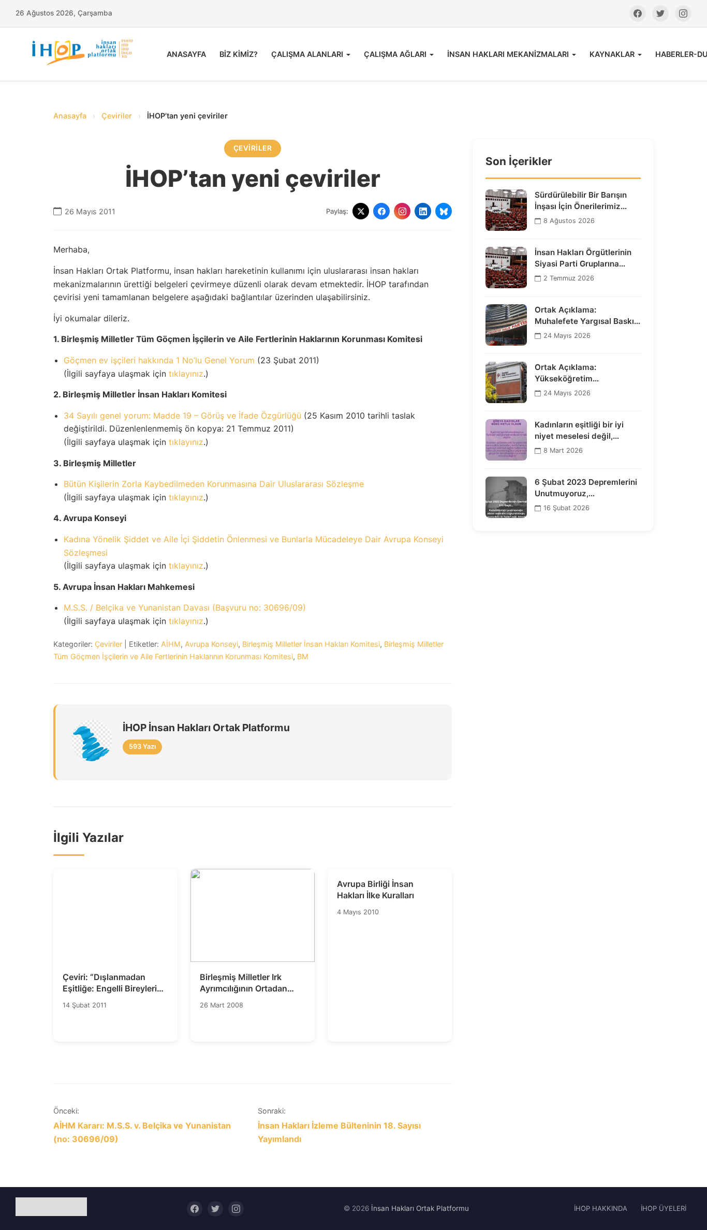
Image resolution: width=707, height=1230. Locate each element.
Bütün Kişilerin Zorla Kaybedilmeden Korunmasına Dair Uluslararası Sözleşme (214, 484)
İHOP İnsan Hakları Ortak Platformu (206, 727)
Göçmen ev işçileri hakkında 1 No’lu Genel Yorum (159, 360)
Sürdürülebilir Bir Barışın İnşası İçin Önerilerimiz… (581, 200)
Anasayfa (69, 115)
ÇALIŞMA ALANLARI (307, 54)
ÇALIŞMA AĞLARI (395, 54)
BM (302, 656)
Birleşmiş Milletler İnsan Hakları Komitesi (311, 644)
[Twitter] (660, 13)
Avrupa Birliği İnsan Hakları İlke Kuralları (375, 889)
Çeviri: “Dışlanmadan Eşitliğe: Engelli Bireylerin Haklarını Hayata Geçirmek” (112, 983)
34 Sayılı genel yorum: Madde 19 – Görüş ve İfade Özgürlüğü (182, 415)
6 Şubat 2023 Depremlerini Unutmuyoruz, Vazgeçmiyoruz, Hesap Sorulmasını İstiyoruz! (586, 488)
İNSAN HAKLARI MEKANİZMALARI (508, 54)
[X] (360, 211)
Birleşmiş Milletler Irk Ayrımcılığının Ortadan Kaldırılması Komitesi (243, 983)
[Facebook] (637, 13)
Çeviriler (116, 115)
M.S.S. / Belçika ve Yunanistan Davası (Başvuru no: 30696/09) (185, 607)
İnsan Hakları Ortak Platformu (420, 1208)
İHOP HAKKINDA (600, 1208)
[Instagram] (683, 13)
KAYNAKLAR (612, 54)
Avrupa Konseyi (211, 644)
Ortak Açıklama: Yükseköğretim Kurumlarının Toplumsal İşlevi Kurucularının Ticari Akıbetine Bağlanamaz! (582, 373)
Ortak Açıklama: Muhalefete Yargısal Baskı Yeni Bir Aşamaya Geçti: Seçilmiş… (584, 316)
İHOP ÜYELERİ (663, 1208)
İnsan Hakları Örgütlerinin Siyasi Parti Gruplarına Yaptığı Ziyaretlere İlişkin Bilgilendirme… (583, 258)
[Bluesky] (443, 211)
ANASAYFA (186, 54)
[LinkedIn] (423, 211)
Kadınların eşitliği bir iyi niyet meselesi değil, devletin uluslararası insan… (587, 430)
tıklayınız (186, 373)
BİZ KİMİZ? (238, 54)
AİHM (171, 644)
